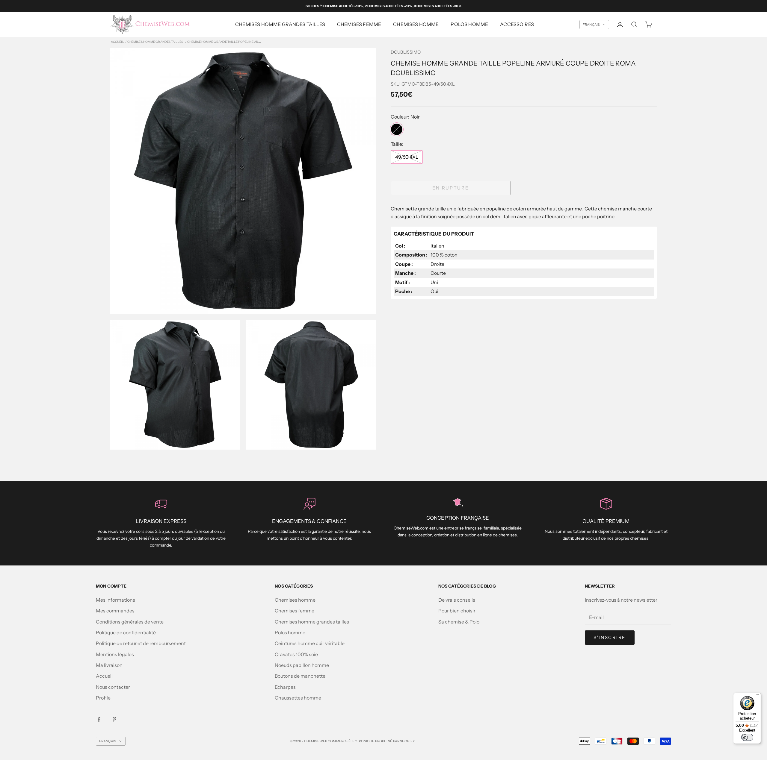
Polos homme (469, 24)
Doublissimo (406, 52)
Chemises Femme (359, 24)
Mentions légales (115, 654)
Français (591, 24)
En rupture (450, 188)
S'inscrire (610, 637)
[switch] (747, 737)
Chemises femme (294, 611)
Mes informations (115, 600)
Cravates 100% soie (296, 654)
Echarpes (285, 687)
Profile (103, 698)
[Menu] (757, 696)
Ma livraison (109, 665)
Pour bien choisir (456, 611)
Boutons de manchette (300, 676)
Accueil (117, 42)
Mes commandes (115, 611)
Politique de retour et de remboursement (141, 643)
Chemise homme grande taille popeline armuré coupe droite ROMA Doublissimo (254, 42)
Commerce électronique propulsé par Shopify (371, 741)
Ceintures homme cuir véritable (310, 643)
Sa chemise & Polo (458, 622)
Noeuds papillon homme (302, 665)
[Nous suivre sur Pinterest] (114, 719)
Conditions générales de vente (130, 622)
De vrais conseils (456, 600)
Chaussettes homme (298, 698)
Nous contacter (113, 687)
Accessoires (517, 24)
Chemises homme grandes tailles (280, 24)
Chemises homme (416, 24)
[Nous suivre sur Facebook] (99, 719)
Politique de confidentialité (126, 632)
